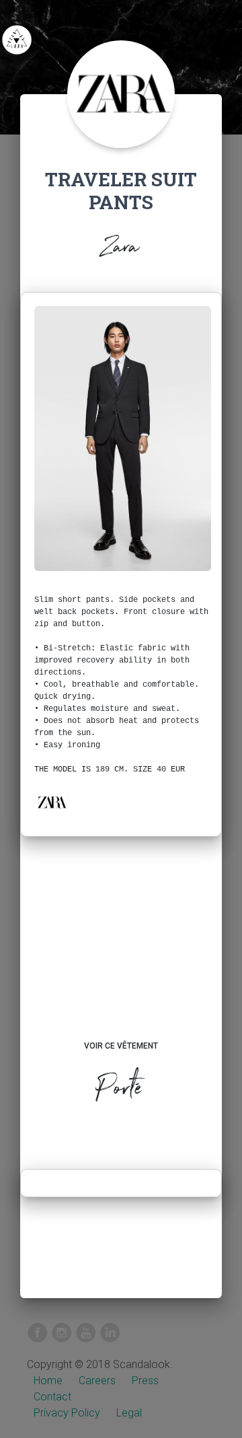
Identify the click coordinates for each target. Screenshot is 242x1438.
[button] (52, 802)
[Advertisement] (121, 951)
